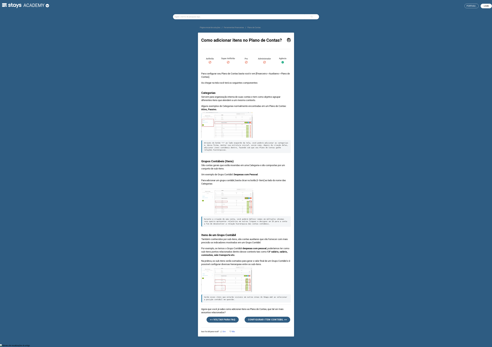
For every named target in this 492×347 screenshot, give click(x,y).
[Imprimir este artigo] (289, 39)
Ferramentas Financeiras (234, 27)
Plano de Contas (254, 27)
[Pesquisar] (311, 16)
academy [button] (34, 5)
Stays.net (268, 297)
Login (486, 6)
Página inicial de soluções (210, 27)
